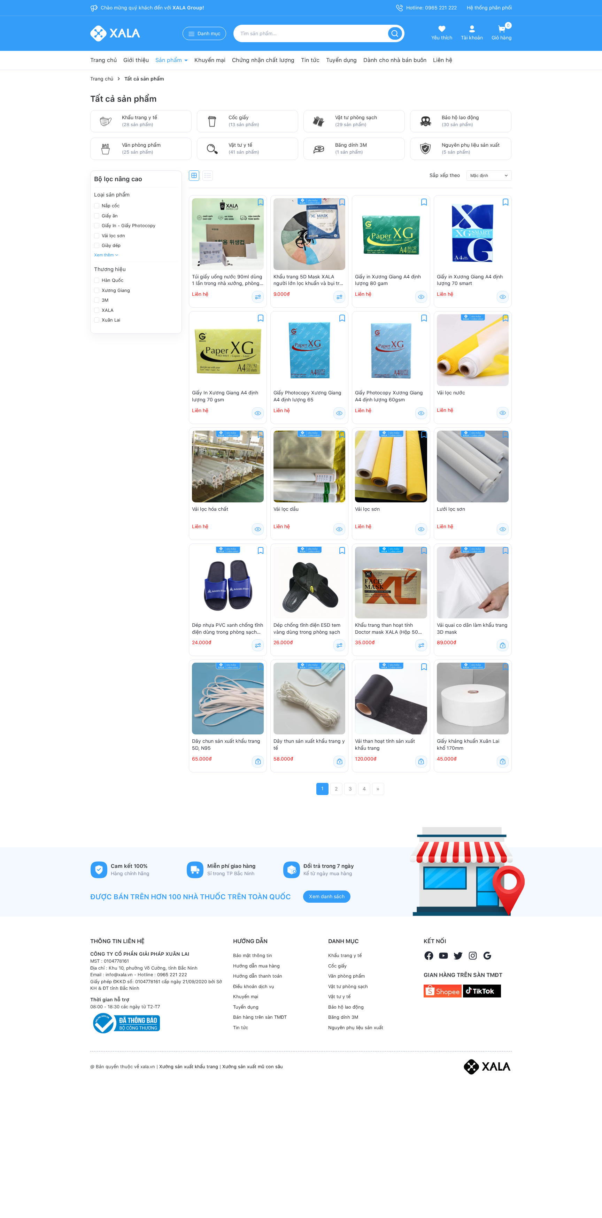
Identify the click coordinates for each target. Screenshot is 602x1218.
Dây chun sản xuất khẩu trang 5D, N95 (226, 744)
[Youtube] (443, 955)
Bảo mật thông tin (252, 955)
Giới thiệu (136, 60)
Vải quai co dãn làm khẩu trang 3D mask (472, 628)
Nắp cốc (109, 205)
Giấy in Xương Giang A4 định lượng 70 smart (470, 280)
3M (104, 300)
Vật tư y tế (240, 145)
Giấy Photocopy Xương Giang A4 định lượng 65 (307, 396)
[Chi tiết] (421, 297)
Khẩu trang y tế (139, 117)
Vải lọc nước (451, 392)
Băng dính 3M (351, 145)
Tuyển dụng (341, 60)
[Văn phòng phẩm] (105, 148)
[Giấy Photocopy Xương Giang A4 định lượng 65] (309, 350)
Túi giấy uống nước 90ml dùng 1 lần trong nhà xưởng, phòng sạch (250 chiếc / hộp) (227, 280)
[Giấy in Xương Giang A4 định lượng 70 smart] (473, 234)
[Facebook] (429, 955)
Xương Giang (115, 290)
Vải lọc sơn (112, 235)
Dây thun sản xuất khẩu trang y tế (309, 744)
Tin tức (310, 60)
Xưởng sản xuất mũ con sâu (252, 1066)
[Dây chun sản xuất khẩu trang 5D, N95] (228, 698)
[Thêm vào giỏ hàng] (503, 645)
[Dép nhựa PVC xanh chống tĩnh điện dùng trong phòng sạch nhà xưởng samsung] (228, 582)
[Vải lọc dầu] (309, 466)
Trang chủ (103, 60)
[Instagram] (473, 955)
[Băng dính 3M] (318, 148)
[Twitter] (458, 955)
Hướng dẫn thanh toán (257, 976)
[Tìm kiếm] (395, 33)
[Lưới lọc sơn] (473, 466)
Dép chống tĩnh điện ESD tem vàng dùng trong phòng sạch (306, 628)
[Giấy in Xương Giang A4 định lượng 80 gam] (391, 234)
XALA (107, 310)
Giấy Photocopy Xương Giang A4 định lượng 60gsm (389, 396)
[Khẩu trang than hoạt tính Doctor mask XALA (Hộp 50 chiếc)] (391, 582)
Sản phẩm (169, 60)
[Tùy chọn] (258, 297)
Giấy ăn (109, 215)
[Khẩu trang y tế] (105, 120)
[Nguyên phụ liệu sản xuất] (425, 148)
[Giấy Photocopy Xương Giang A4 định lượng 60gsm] (391, 350)
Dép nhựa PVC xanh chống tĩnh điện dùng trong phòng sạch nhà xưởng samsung (227, 628)
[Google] (487, 955)
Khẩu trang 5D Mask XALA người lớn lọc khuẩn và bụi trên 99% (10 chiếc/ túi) (309, 280)
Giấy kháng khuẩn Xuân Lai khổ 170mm (468, 744)
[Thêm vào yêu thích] (261, 202)
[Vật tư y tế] (212, 148)
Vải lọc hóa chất (210, 509)
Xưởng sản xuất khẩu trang (188, 1066)
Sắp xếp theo (445, 175)
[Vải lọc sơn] (391, 466)
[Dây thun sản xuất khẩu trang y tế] (309, 698)
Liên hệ (442, 60)
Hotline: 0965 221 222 (431, 7)
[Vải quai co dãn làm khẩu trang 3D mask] (473, 582)
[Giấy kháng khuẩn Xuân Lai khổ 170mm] (473, 698)
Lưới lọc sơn (451, 509)
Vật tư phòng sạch (356, 117)
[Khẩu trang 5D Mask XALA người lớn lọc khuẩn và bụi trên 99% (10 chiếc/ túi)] (309, 234)
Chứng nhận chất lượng (263, 60)
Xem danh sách (327, 896)
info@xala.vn (119, 974)
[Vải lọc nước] (473, 350)
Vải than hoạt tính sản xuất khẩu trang (385, 744)
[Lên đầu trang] (591, 1196)
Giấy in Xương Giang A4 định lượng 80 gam (388, 280)
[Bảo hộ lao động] (425, 120)
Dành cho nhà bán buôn (394, 60)
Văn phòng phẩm (141, 145)
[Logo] (487, 1066)
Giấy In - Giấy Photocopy (127, 225)
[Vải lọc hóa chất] (228, 466)
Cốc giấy (239, 117)
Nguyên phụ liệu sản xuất (471, 145)
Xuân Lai (110, 320)
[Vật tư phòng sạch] (318, 120)
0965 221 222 (172, 974)
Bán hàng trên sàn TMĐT (260, 1017)
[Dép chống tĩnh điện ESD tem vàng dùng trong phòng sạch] (309, 582)
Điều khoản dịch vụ (253, 986)
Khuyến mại (209, 60)
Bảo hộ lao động (460, 117)
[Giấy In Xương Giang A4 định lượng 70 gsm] (228, 350)
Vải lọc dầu (286, 509)
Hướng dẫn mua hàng (256, 966)
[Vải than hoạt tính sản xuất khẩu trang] (391, 698)
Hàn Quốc (111, 280)
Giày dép (110, 245)
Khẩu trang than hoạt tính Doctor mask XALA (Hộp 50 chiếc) (386, 628)
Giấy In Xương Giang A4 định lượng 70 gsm (225, 396)
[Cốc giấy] (212, 120)
